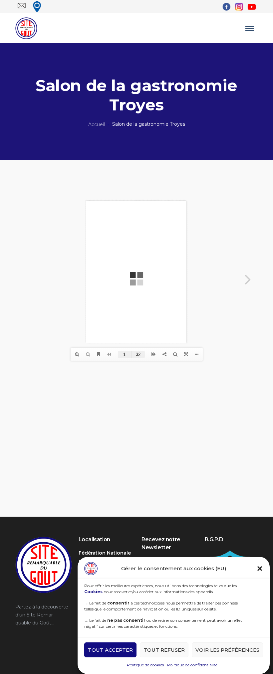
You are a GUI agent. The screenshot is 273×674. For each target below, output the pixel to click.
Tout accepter (110, 650)
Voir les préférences (227, 650)
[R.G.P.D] (230, 553)
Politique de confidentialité (192, 664)
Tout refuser (164, 650)
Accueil (96, 124)
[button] (259, 568)
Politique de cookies (145, 664)
